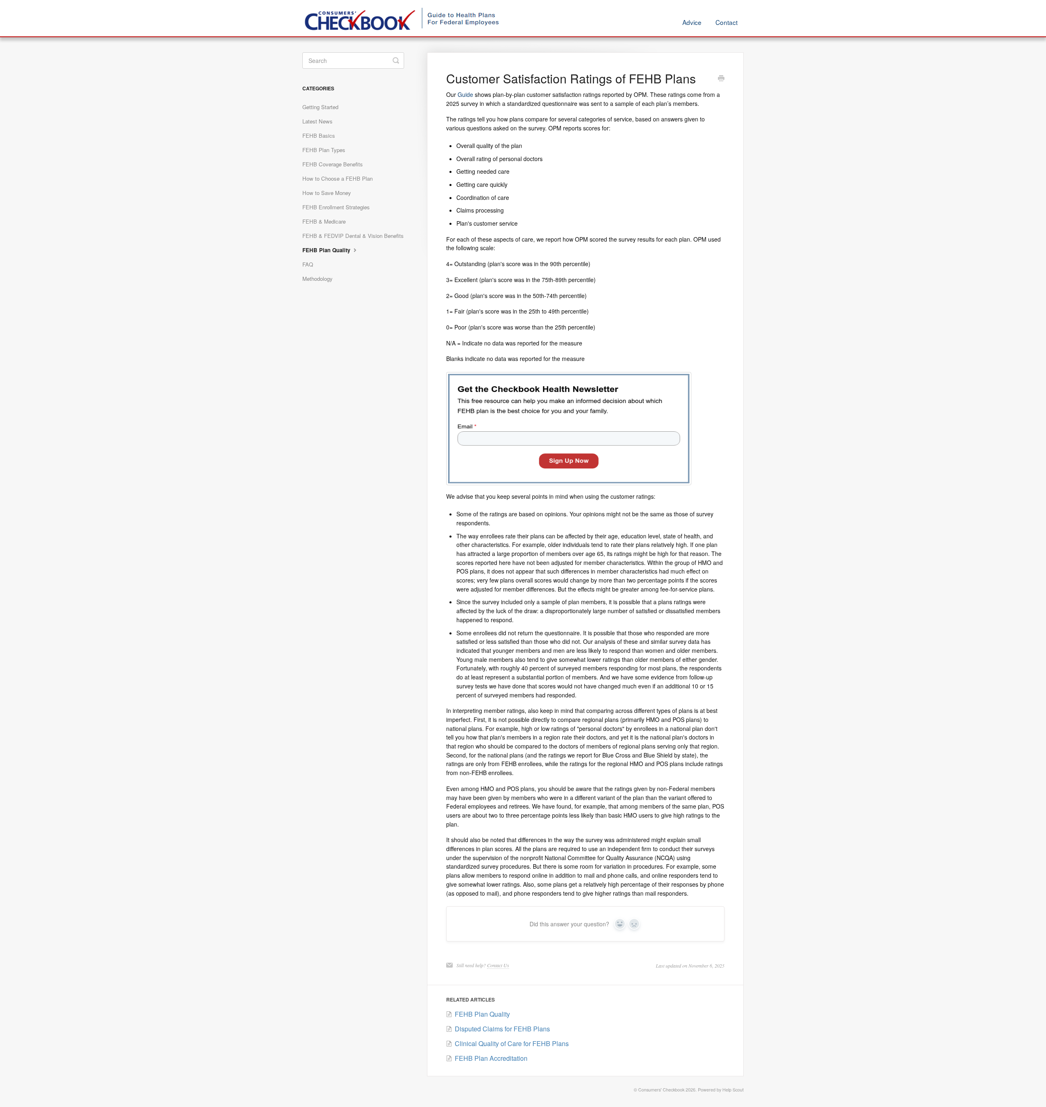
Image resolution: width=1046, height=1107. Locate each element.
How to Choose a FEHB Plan (337, 178)
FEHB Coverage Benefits (332, 164)
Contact (726, 22)
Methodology (317, 278)
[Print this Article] (721, 78)
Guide (465, 94)
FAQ (307, 264)
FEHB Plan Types (323, 150)
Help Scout (733, 1090)
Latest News (317, 121)
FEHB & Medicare (324, 221)
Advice (692, 22)
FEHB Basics (318, 135)
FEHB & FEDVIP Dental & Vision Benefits (353, 236)
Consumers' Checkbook (661, 1090)
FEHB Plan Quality (327, 250)
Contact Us (498, 965)
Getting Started (320, 107)
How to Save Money (326, 193)
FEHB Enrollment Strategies (336, 207)
